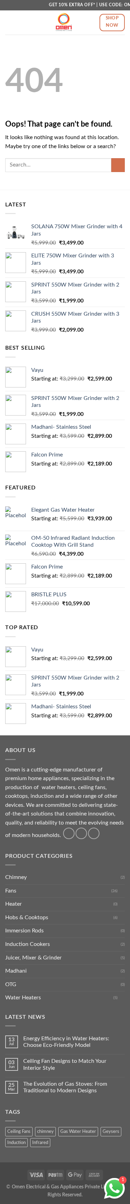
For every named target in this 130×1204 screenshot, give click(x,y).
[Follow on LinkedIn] (93, 833)
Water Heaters (23, 997)
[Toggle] (122, 891)
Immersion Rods (24, 930)
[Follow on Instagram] (81, 833)
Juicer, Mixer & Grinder (33, 957)
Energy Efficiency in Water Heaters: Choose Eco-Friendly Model (66, 1042)
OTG (10, 984)
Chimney (16, 877)
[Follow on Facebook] (69, 833)
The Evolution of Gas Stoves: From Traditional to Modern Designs (65, 1087)
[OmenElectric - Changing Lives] (63, 22)
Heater (13, 904)
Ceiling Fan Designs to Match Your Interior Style (64, 1064)
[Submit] (118, 165)
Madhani (16, 971)
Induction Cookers (27, 944)
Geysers (111, 1131)
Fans (10, 891)
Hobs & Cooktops (26, 917)
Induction (16, 1143)
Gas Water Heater (78, 1131)
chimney (45, 1131)
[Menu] (9, 22)
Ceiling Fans (19, 1131)
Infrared (40, 1143)
